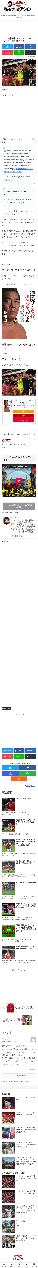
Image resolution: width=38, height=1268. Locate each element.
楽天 (23, 415)
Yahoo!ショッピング (23, 420)
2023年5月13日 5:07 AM (9, 1041)
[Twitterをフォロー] (12, 536)
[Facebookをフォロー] (15, 536)
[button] (34, 605)
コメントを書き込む (19, 1075)
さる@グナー (16, 517)
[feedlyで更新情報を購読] (21, 536)
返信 (33, 1069)
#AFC (30, 169)
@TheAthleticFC (22, 169)
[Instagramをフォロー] (18, 536)
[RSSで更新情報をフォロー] (24, 536)
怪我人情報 (6, 708)
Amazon (23, 411)
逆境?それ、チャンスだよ (23, 400)
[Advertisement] (19, 27)
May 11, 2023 (9, 180)
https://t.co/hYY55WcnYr (13, 172)
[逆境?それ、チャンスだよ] (8, 406)
